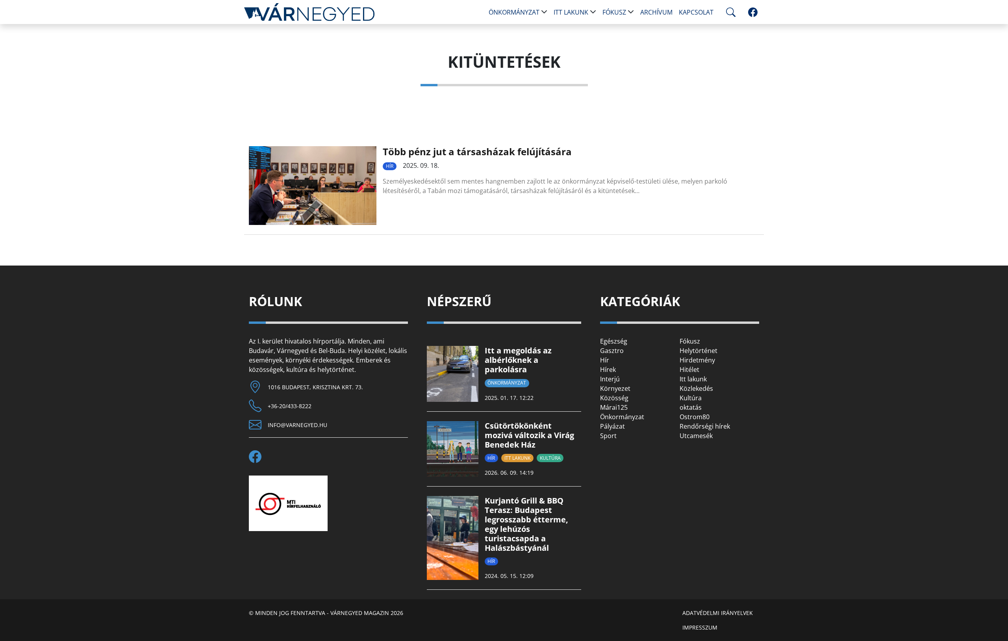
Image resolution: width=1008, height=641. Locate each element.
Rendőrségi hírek (705, 426)
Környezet (615, 388)
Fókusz (614, 12)
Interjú (610, 379)
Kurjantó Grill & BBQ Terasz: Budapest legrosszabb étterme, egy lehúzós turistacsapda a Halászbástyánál (526, 524)
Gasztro (612, 350)
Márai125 (614, 407)
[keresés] (729, 12)
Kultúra (550, 458)
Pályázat (612, 426)
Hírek (608, 369)
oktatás (691, 407)
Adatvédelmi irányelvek (717, 613)
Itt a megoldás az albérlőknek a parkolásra (518, 360)
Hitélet (689, 369)
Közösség (614, 398)
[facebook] (753, 12)
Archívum (656, 12)
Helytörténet (698, 350)
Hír (389, 166)
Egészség (613, 341)
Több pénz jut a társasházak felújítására (477, 151)
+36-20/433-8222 (289, 406)
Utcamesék (696, 435)
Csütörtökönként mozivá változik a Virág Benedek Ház (529, 435)
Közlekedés (696, 388)
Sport (608, 435)
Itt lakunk (571, 12)
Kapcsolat (696, 12)
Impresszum (699, 627)
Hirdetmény (697, 360)
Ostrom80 (695, 416)
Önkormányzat (514, 12)
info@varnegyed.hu (297, 425)
